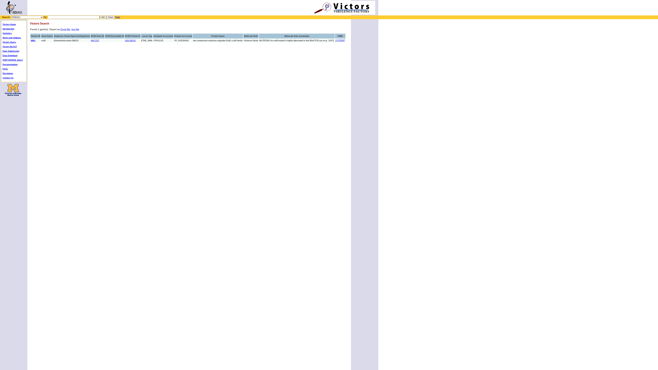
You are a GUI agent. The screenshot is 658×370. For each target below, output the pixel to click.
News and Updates (12, 38)
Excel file (65, 29)
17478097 (340, 40)
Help (117, 17)
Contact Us (8, 78)
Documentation (10, 64)
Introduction (8, 29)
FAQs (5, 69)
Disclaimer (8, 73)
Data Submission (11, 51)
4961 (33, 40)
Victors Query (9, 42)
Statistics (7, 33)
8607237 (95, 40)
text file (75, 29)
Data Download (10, 55)
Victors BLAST (10, 47)
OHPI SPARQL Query (13, 60)
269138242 (130, 40)
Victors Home (9, 24)
